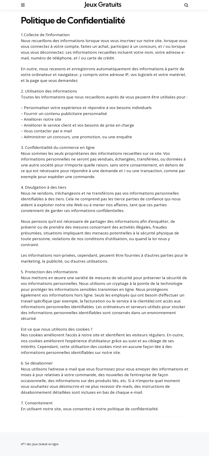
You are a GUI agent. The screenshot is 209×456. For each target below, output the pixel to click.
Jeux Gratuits (103, 4)
